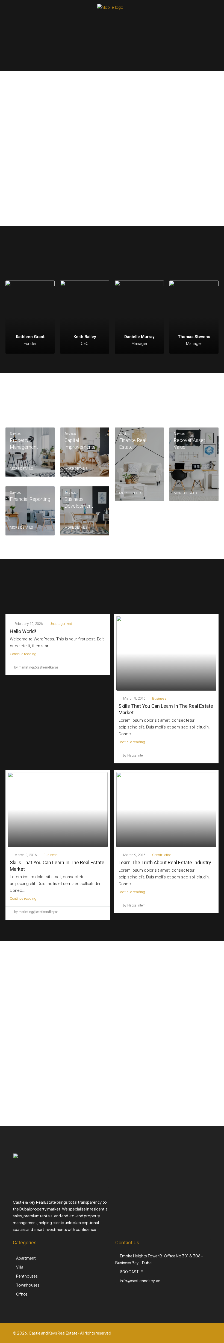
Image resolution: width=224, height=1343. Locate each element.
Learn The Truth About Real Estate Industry (165, 862)
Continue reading (23, 654)
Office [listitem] (22, 1293)
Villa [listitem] (19, 1266)
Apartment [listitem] (26, 1257)
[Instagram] (168, 1336)
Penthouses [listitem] (27, 1275)
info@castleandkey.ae (140, 1280)
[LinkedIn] (177, 1336)
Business (159, 698)
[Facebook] (158, 1336)
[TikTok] (206, 1336)
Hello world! (23, 631)
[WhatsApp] (196, 1336)
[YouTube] (187, 1336)
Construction (162, 855)
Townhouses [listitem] (27, 1284)
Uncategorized (60, 624)
